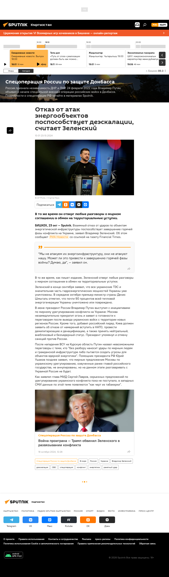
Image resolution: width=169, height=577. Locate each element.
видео (101, 510)
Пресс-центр (146, 510)
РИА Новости (59, 237)
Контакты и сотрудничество (63, 539)
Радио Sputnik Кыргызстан (53, 510)
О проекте (9, 539)
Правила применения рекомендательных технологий (106, 543)
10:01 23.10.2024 (44, 135)
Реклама (86, 539)
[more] (129, 268)
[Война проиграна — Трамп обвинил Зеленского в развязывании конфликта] (84, 411)
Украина (104, 461)
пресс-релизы (102, 539)
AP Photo (41, 198)
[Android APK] (13, 555)
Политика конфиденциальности (131, 539)
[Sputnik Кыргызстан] (16, 27)
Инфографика (126, 510)
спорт (89, 510)
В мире (83, 461)
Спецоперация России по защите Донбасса (69, 435)
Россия (93, 461)
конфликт (81, 467)
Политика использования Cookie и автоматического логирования (38, 543)
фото (111, 510)
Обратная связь (147, 543)
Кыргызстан (10, 510)
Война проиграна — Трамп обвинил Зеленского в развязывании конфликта (79, 442)
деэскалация (42, 467)
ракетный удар (110, 467)
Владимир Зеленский (121, 461)
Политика (27, 510)
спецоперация (66, 467)
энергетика (95, 467)
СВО (54, 467)
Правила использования (31, 539)
